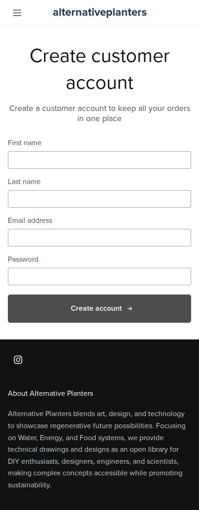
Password (23, 259)
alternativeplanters (100, 12)
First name (25, 143)
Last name (24, 182)
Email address (30, 220)
